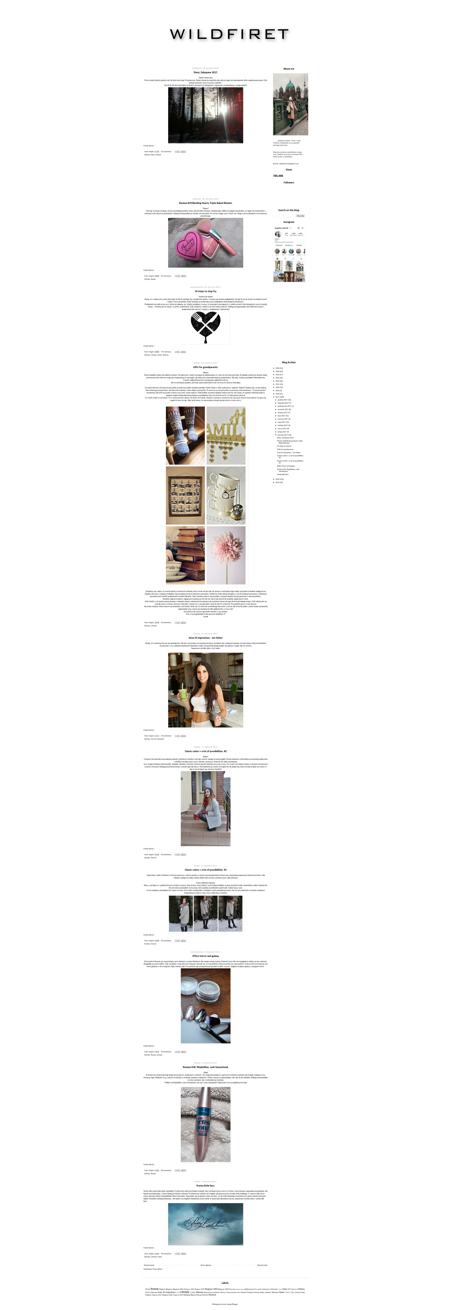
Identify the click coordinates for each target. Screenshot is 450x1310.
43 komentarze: (166, 1254)
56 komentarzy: (166, 1170)
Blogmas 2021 (178, 1289)
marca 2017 (282, 429)
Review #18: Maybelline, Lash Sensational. (206, 1067)
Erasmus (294, 1289)
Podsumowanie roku (233, 1292)
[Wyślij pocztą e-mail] (176, 152)
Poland (243, 1292)
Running (256, 1292)
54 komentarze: (166, 622)
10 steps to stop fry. (206, 291)
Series (160, 1257)
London (192, 1292)
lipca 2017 (282, 416)
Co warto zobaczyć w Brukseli (266, 1289)
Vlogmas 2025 (178, 1295)
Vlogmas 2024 (167, 1295)
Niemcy (222, 1292)
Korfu (178, 1292)
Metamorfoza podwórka (212, 1292)
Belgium (162, 1289)
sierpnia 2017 (283, 412)
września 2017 (283, 409)
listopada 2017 (283, 403)
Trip (292, 1292)
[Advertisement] (205, 178)
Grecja (147, 1292)
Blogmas (169, 1289)
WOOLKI (205, 1295)
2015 (278, 482)
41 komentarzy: (166, 276)
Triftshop (287, 1292)
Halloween (153, 1292)
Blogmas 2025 (223, 1289)
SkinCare (275, 1292)
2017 (278, 397)
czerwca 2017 (283, 419)
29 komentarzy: (166, 1052)
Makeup (199, 1292)
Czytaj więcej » (148, 146)
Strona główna (206, 1265)
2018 (278, 394)
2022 (278, 381)
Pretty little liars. (205, 1186)
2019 (278, 390)
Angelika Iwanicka (284, 141)
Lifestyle (158, 155)
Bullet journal (249, 1289)
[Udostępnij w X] (180, 152)
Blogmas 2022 (189, 1289)
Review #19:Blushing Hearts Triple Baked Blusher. (205, 203)
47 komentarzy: (166, 352)
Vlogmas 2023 (156, 1295)
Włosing (199, 1295)
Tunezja (297, 1292)
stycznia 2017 (283, 435)
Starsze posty (262, 1265)
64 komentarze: (166, 854)
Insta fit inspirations (157, 739)
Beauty (153, 279)
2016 (278, 479)
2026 (278, 368)
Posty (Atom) (157, 1269)
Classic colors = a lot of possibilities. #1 (206, 870)
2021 (278, 384)
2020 (278, 387)
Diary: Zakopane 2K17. (206, 72)
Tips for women (245, 646)
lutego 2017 (282, 432)
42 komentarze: (166, 151)
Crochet (280, 1289)
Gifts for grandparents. (205, 367)
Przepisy (250, 1292)
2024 (278, 375)
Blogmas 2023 (199, 1289)
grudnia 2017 (283, 400)
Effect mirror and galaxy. (205, 956)
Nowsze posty (149, 1265)
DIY (289, 1289)
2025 (278, 371)
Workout (165, 355)
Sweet (160, 355)
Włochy (193, 1295)
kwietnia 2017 (283, 425)
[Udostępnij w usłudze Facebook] (183, 152)
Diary (152, 155)
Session (153, 858)
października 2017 (285, 406)
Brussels (232, 1289)
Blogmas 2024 (211, 1289)
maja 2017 (282, 422)
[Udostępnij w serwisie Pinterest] (185, 152)
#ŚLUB (147, 1289)
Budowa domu (240, 1289)
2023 (278, 378)
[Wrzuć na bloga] (178, 152)
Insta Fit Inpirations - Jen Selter (206, 638)
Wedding (186, 1295)
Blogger (235, 1304)
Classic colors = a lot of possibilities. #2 (206, 751)
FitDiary (301, 1289)
